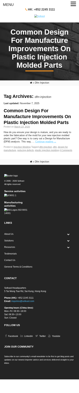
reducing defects (25, 150)
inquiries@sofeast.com (22, 301)
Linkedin (28, 336)
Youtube (55, 336)
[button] (73, 4)
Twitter (42, 336)
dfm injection (45, 147)
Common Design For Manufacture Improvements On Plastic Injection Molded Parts (37, 116)
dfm (55, 147)
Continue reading (45, 141)
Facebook (13, 336)
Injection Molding (22, 147)
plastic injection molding (47, 150)
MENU (8, 5)
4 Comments (66, 150)
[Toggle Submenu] (68, 234)
